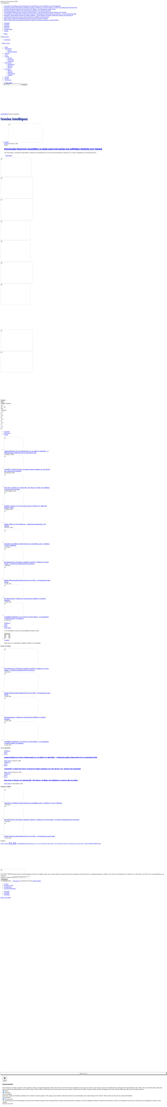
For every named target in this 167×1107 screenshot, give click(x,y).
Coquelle (6, 640)
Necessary (7, 1092)
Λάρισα (56, 843)
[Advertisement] (83, 100)
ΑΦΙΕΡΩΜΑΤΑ (8, 48)
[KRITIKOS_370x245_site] (17, 198)
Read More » (9, 155)
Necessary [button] (5, 1091)
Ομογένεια (8, 80)
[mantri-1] (15, 261)
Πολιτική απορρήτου (10, 888)
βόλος (99, 843)
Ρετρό (9, 50)
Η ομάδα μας (7, 887)
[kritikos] (16, 176)
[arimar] (17, 283)
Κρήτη (40, 843)
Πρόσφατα (7, 433)
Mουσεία (10, 66)
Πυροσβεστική (65, 843)
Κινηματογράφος (12, 51)
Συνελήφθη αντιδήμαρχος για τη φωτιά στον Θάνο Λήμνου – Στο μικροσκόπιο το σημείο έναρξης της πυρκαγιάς (35, 12)
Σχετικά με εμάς (8, 885)
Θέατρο (10, 67)
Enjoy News (7, 627)
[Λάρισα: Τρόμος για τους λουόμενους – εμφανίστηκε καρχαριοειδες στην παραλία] (13, 522)
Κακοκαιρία (30, 843)
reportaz (6, 143)
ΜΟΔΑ (10, 70)
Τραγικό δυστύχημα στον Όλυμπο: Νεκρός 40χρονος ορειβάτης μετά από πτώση (26, 17)
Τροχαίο (91, 843)
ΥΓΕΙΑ (6, 55)
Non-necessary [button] (6, 1097)
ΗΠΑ (17, 843)
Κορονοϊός (36, 843)
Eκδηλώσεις (11, 64)
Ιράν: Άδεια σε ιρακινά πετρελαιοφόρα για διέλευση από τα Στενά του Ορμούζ (26, 18)
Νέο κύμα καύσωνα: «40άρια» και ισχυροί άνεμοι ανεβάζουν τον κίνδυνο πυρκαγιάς (27, 10)
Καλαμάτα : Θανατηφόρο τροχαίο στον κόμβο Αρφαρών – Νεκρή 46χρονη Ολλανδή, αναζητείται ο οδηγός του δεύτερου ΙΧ (38, 15)
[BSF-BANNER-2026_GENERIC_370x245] (17, 219)
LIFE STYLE (8, 69)
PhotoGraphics (37, 881)
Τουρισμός (11, 61)
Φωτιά (96, 843)
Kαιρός (3, 843)
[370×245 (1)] (17, 350)
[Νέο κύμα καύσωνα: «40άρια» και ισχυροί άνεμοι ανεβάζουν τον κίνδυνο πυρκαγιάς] (13, 597)
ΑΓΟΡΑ (10, 75)
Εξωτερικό (11, 59)
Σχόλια (6, 434)
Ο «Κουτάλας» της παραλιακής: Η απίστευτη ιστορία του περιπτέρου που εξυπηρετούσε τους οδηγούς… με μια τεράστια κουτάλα (40, 14)
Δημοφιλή (7, 431)
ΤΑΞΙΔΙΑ (7, 56)
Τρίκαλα (86, 843)
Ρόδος (82, 843)
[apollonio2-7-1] (15, 304)
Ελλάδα (10, 58)
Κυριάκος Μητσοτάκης (48, 843)
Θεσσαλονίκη (23, 843)
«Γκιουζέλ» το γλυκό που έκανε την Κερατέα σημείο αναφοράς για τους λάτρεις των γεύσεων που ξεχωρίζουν (42, 769)
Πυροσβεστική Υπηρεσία (74, 843)
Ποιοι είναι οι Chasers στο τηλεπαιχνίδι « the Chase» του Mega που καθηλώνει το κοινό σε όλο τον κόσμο (41, 780)
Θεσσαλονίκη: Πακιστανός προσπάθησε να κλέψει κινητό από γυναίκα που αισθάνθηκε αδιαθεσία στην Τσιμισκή (53, 149)
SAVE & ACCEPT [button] (7, 1103)
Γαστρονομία (11, 73)
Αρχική (6, 884)
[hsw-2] (17, 372)
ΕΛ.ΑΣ (12, 843)
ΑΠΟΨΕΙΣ (7, 53)
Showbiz (10, 72)
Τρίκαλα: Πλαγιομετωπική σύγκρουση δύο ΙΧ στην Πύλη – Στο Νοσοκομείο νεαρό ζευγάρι (29, 9)
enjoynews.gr (16, 881)
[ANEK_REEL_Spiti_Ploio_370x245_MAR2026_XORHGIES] (15, 239)
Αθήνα (6, 843)
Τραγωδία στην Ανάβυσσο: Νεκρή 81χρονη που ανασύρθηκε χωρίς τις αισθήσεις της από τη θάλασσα (32, 6)
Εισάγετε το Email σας (7, 877)
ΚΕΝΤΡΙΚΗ (4, 114)
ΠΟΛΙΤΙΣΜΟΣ (8, 62)
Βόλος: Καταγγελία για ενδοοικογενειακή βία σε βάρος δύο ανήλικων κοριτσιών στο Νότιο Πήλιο (31, 20)
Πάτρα (60, 843)
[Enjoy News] (5, 36)
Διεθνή (7, 78)
